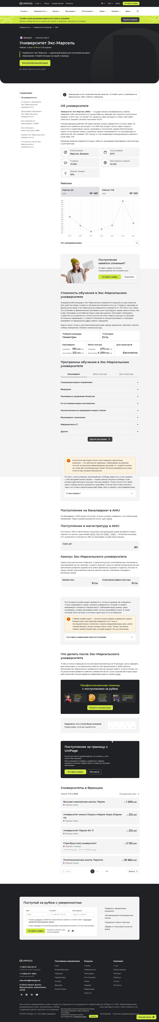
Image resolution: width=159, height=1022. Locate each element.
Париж (75, 805)
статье (117, 674)
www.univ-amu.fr (42, 38)
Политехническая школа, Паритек (83, 860)
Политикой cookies (80, 1016)
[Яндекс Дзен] (26, 994)
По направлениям (71, 243)
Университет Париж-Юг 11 (78, 830)
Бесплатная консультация (35, 63)
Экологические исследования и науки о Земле (83, 410)
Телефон (52, 910)
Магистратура (100, 374)
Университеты (39, 11)
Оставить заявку (131, 3)
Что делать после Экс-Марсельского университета (31, 144)
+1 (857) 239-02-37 (28, 967)
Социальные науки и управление (76, 382)
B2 (64, 313)
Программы (70, 11)
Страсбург (77, 846)
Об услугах (94, 772)
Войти (118, 3)
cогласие (37, 926)
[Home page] (26, 3)
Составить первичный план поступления (86, 637)
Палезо (76, 863)
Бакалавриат (74, 374)
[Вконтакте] (31, 994)
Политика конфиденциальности (126, 1014)
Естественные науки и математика (78, 403)
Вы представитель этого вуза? (33, 69)
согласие (37, 920)
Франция (69, 805)
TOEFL (106, 534)
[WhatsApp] (73, 931)
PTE (98, 534)
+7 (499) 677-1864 (28, 974)
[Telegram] (68, 931)
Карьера (115, 11)
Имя (27, 910)
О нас (37, 3)
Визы (128, 11)
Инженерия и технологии (73, 417)
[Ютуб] (37, 994)
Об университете (29, 98)
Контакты (69, 3)
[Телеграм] (21, 994)
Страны (23, 11)
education (30, 980)
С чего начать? (73, 493)
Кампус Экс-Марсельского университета (33, 136)
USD (109, 3)
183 (106, 871)
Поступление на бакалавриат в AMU (30, 122)
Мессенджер (76, 910)
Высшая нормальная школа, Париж (84, 801)
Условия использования (101, 1014)
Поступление (87, 11)
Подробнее (129, 277)
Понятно (93, 1016)
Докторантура (126, 374)
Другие (64, 431)
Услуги (46, 3)
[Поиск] (137, 11)
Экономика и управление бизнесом (78, 396)
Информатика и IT (69, 424)
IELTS (109, 519)
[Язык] (103, 3)
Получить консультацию (100, 708)
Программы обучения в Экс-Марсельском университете (31, 114)
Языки (102, 11)
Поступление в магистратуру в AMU (30, 129)
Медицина (66, 389)
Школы (55, 11)
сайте (87, 321)
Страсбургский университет (79, 843)
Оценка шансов (57, 3)
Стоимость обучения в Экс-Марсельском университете (31, 104)
